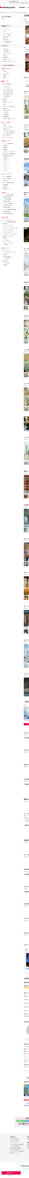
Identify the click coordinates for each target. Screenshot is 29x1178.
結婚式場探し (22, 7)
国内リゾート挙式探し (14, 1140)
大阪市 (26, 93)
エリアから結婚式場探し (15, 1139)
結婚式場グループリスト (15, 1153)
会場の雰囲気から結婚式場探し (16, 1147)
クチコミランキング (14, 1142)
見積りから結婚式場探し (15, 1149)
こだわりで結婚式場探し (15, 1146)
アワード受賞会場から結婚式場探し (17, 1144)
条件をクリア (11, 1175)
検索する (11, 1173)
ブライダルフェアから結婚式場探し (17, 1151)
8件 (27, 821)
